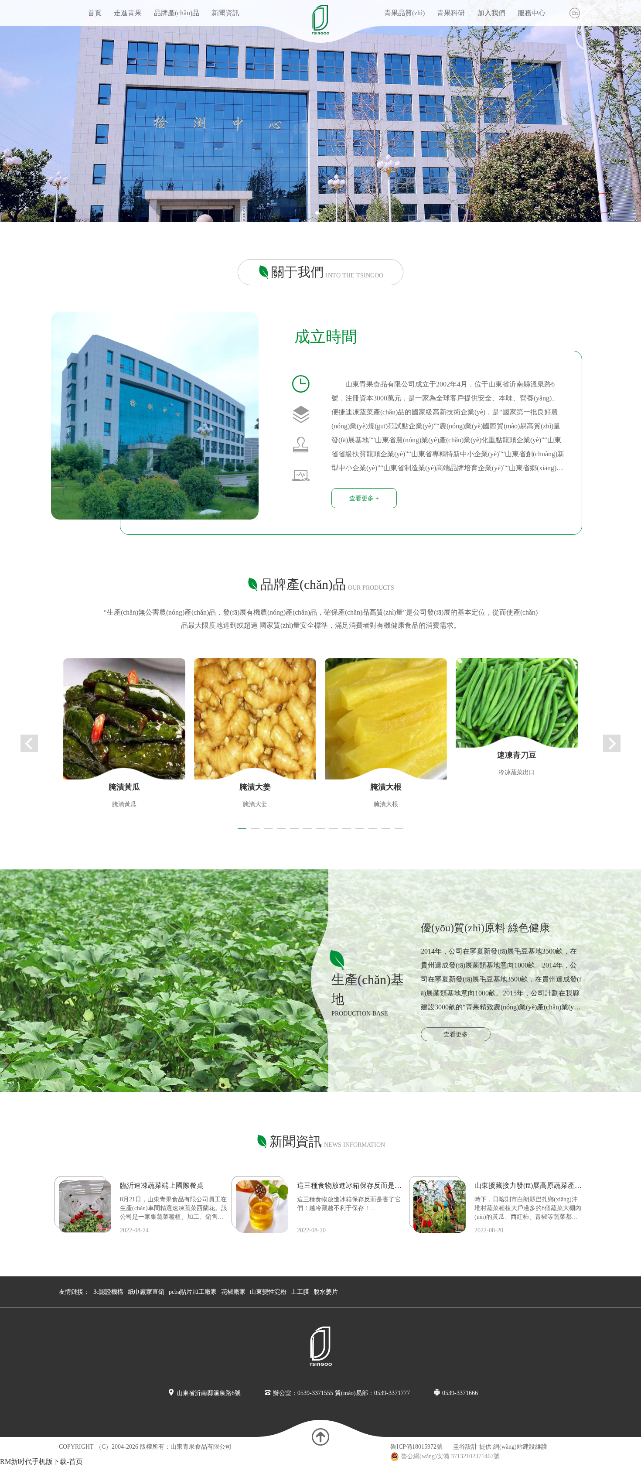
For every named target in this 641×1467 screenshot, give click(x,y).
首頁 (95, 13)
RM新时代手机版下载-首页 (41, 1461)
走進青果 (128, 13)
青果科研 (451, 13)
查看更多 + (364, 498)
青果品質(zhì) (404, 13)
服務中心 (532, 13)
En (575, 13)
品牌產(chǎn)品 (176, 13)
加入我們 (491, 13)
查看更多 (455, 1034)
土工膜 (300, 1292)
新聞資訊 (225, 13)
